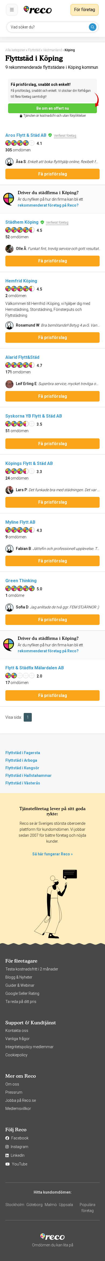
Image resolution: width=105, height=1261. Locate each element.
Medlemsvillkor (18, 1108)
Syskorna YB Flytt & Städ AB (33, 416)
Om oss (12, 1084)
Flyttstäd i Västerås (22, 783)
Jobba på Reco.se (20, 1100)
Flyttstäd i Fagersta (22, 753)
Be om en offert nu (52, 108)
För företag (84, 9)
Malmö (51, 1205)
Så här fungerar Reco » (52, 854)
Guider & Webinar (19, 985)
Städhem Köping (21, 222)
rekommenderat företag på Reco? (48, 205)
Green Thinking (21, 580)
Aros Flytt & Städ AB (25, 135)
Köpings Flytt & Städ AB (29, 463)
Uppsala (66, 1205)
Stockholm (14, 1205)
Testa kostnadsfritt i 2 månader (31, 969)
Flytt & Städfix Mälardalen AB (34, 667)
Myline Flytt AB (20, 522)
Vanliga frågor (17, 1039)
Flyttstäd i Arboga (21, 760)
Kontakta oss (16, 1030)
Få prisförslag (52, 174)
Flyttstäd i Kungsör (22, 768)
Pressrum (13, 1092)
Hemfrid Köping (21, 281)
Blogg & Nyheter (18, 977)
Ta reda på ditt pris (20, 1001)
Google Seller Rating (22, 993)
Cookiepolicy (16, 1055)
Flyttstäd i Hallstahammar (28, 775)
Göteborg (34, 1205)
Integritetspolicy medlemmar (29, 1047)
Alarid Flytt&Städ (22, 357)
